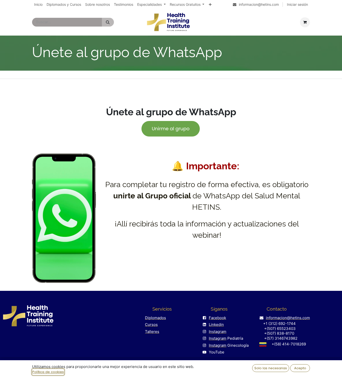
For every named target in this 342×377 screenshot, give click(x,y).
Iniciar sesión (297, 4)
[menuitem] (38, 4)
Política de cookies (48, 371)
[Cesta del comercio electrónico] (305, 22)
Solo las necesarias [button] (270, 368)
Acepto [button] (300, 368)
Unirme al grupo (171, 128)
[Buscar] (108, 22)
